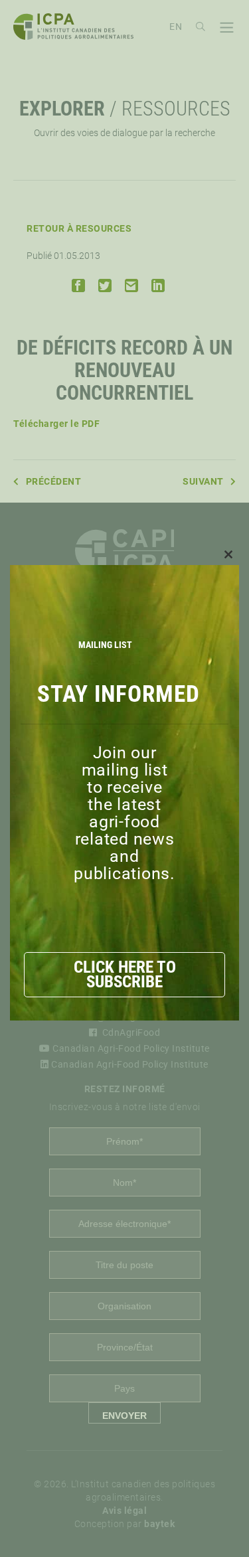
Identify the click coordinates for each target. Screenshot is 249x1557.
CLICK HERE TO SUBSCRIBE (125, 974)
